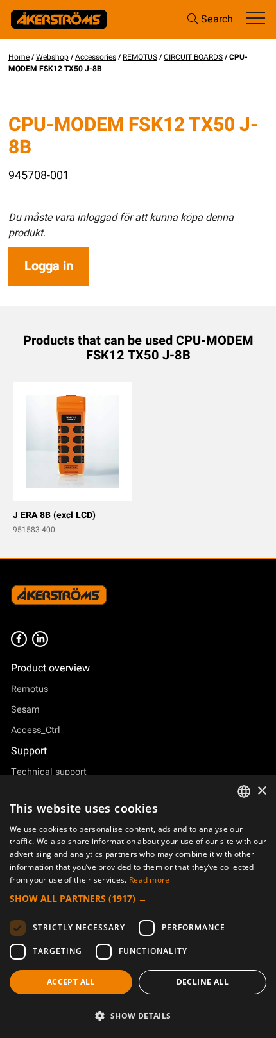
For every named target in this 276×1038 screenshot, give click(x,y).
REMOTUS (140, 57)
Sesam (25, 709)
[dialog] (138, 906)
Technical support (49, 772)
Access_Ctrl (35, 730)
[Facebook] (19, 639)
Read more (149, 879)
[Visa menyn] (255, 19)
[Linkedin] (40, 639)
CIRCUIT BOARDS (193, 57)
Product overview (50, 668)
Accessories (95, 57)
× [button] (261, 791)
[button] (138, 898)
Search (217, 19)
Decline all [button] (203, 981)
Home (19, 57)
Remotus (29, 689)
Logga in (48, 266)
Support (29, 751)
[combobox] (243, 791)
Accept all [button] (71, 981)
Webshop (52, 57)
